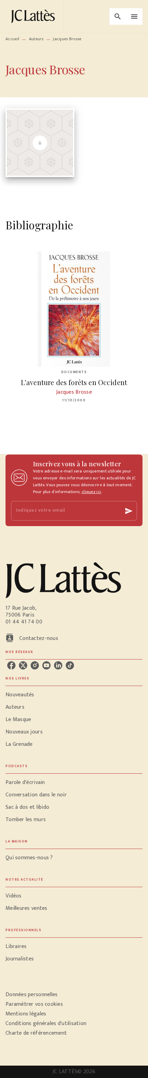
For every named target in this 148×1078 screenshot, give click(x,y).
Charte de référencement (36, 1033)
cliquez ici (91, 491)
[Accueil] (34, 16)
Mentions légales (26, 1014)
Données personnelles (31, 994)
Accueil (12, 38)
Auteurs (36, 38)
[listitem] (11, 665)
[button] (74, 695)
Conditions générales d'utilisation (46, 1023)
